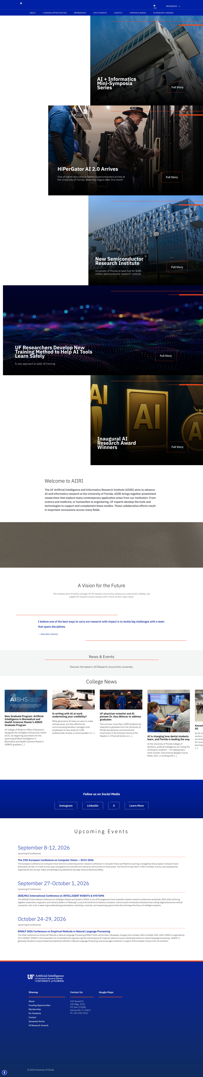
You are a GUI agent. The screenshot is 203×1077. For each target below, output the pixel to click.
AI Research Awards (163, 13)
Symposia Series (138, 13)
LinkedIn (92, 805)
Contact (118, 13)
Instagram (66, 805)
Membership (80, 13)
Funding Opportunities (55, 13)
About (33, 13)
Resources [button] (171, 6)
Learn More (136, 805)
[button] (4, 1072)
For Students (100, 13)
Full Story (177, 87)
